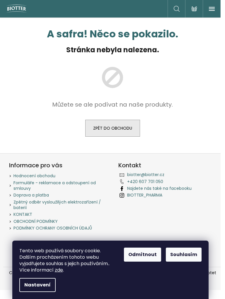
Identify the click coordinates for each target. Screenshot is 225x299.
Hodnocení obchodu (34, 176)
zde (59, 270)
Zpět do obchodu (112, 128)
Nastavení (37, 284)
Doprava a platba (31, 195)
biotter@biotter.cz (145, 175)
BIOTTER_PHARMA (144, 195)
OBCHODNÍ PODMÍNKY (35, 221)
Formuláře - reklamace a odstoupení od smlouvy (54, 185)
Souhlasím (183, 254)
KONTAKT (22, 214)
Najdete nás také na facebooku (159, 188)
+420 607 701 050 (145, 182)
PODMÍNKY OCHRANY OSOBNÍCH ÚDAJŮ (52, 228)
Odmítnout (142, 254)
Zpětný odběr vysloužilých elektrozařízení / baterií (57, 205)
